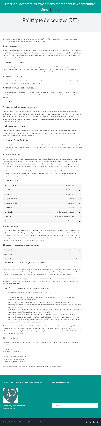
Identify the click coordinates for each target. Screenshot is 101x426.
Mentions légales (9, 409)
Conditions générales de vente (14, 406)
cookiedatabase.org (43, 366)
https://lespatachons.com (21, 50)
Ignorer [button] (55, 9)
